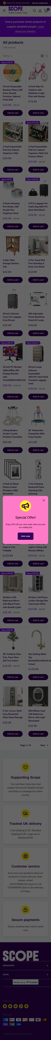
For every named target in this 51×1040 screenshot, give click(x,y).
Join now (25, 536)
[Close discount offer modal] (44, 500)
